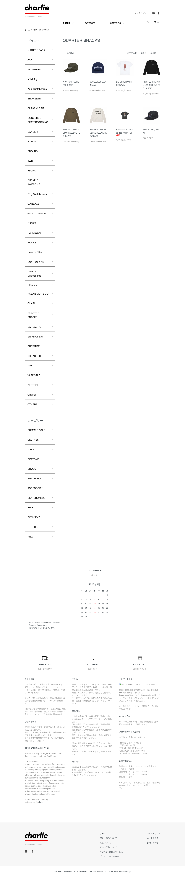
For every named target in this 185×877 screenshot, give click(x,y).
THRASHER (34, 356)
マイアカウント (141, 13)
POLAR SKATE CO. (38, 293)
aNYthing (32, 79)
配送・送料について (108, 838)
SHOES (31, 468)
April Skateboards (37, 89)
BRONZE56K (34, 98)
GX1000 (31, 223)
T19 (29, 365)
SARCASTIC (34, 326)
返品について (105, 842)
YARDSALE (33, 375)
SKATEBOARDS (36, 497)
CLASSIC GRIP (36, 108)
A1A (29, 59)
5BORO (31, 170)
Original (31, 394)
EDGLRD (32, 151)
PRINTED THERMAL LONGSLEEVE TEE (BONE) (98, 132)
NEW (30, 536)
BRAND (66, 23)
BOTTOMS (33, 459)
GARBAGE (33, 203)
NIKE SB (32, 284)
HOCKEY (32, 242)
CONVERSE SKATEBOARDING (37, 120)
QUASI (31, 303)
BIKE (30, 507)
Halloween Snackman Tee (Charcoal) (124, 131)
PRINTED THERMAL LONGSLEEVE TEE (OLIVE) (71, 132)
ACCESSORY (35, 488)
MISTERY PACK (36, 50)
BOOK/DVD (33, 517)
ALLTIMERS (34, 69)
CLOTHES (33, 439)
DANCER (32, 131)
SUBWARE (33, 346)
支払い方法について (108, 847)
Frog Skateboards (37, 194)
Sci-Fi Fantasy (35, 336)
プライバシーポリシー (109, 856)
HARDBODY (34, 232)
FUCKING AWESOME (33, 182)
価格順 (143, 52)
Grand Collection (36, 213)
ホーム (27, 30)
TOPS (30, 449)
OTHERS (32, 404)
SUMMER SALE (36, 430)
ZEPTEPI (32, 385)
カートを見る (152, 838)
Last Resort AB (35, 261)
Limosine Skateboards (34, 273)
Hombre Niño (34, 252)
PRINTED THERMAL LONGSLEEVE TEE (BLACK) (151, 85)
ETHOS (31, 141)
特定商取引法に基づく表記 (111, 851)
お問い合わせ (152, 842)
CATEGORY (90, 23)
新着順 (153, 52)
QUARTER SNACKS (41, 30)
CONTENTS (115, 23)
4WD (30, 160)
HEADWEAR (34, 478)
